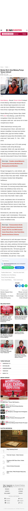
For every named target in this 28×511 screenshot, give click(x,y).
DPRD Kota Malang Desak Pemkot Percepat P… (16, 423)
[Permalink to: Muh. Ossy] (2, 74)
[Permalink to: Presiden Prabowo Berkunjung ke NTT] (21, 327)
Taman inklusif (18, 100)
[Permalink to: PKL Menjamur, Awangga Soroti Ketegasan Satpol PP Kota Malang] (7, 329)
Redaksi (7, 489)
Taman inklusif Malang (6, 279)
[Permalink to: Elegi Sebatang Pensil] (14, 439)
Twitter (21, 498)
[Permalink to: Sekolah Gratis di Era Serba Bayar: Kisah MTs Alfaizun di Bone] (21, 347)
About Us (20, 489)
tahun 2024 (5, 371)
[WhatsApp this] (26, 285)
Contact (7, 491)
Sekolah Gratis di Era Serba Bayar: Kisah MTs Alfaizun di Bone (20, 356)
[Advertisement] (14, 14)
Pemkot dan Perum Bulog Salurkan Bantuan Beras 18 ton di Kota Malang (21, 318)
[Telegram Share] (22, 285)
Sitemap (21, 491)
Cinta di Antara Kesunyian (13, 466)
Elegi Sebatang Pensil (12, 449)
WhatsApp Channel (8, 267)
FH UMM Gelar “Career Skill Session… (10, 402)
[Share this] (16, 285)
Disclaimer (7, 493)
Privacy (21, 493)
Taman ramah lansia (18, 279)
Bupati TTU (5, 373)
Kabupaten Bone (7, 368)
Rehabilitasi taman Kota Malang (8, 275)
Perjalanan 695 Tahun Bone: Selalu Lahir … (15, 461)
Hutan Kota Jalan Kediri (18, 272)
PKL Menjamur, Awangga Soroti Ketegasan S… (16, 412)
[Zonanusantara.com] (14, 30)
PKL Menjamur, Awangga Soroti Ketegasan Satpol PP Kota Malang (7, 336)
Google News (20, 267)
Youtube (8, 502)
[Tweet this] (19, 285)
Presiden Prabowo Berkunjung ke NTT (19, 332)
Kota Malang (4, 100)
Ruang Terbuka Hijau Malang (8, 277)
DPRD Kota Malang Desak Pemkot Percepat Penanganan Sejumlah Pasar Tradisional (7, 350)
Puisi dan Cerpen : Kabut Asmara (15, 455)
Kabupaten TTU (6, 363)
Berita (2, 400)
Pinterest (8, 500)
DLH (5, 116)
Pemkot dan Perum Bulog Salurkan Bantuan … (14, 406)
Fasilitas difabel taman (6, 272)
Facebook (8, 498)
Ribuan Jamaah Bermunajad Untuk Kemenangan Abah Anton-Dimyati (22, 294)
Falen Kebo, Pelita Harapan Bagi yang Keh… (16, 472)
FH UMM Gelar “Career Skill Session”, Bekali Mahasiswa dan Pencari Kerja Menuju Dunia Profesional (6, 319)
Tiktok (21, 502)
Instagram (21, 500)
